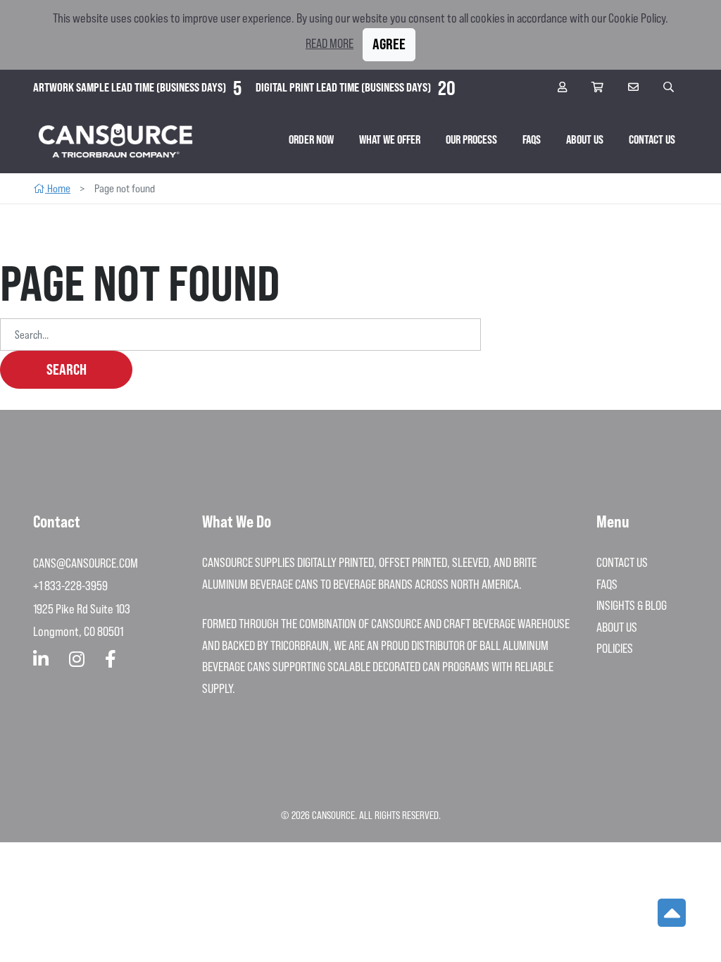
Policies (614, 648)
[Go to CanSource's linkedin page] (41, 659)
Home (57, 188)
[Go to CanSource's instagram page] (76, 659)
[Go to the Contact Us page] (635, 87)
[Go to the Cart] (599, 87)
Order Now (311, 139)
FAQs (531, 139)
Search (66, 369)
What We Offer (389, 139)
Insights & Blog (631, 605)
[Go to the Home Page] (116, 139)
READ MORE (329, 43)
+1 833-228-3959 (70, 585)
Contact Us (652, 139)
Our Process (471, 139)
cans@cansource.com (85, 563)
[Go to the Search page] (670, 87)
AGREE (389, 44)
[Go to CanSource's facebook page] (110, 659)
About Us (584, 139)
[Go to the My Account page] (564, 87)
